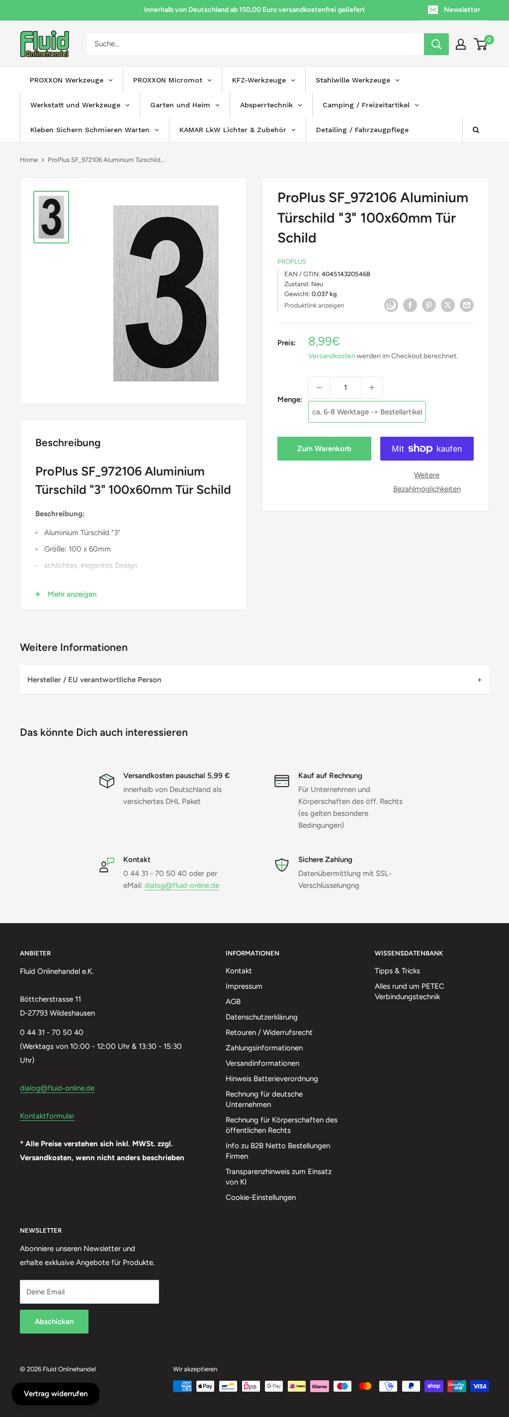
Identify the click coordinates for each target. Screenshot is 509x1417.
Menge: (289, 399)
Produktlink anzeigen (314, 305)
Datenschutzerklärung (262, 1017)
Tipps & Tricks (397, 970)
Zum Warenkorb (324, 448)
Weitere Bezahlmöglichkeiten (427, 482)
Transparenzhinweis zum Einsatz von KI (279, 1176)
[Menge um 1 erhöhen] (371, 387)
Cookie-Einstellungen (261, 1197)
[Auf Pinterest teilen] (429, 304)
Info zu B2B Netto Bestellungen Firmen (278, 1151)
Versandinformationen (262, 1063)
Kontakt (239, 970)
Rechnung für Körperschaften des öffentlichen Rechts (282, 1125)
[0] (481, 44)
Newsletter (462, 9)
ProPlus (291, 261)
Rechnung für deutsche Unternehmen (264, 1099)
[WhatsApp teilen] (391, 304)
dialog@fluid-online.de (182, 885)
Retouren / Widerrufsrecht (269, 1032)
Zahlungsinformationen (264, 1047)
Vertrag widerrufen (55, 1393)
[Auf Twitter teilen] (448, 304)
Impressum (244, 986)
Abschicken (54, 1321)
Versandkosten (331, 356)
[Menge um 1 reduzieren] (319, 387)
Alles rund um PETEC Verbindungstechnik (409, 991)
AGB (233, 1001)
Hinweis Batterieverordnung (272, 1078)
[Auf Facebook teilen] (410, 304)
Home (29, 159)
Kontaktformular (47, 1115)
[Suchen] (436, 44)
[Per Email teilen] (467, 304)
